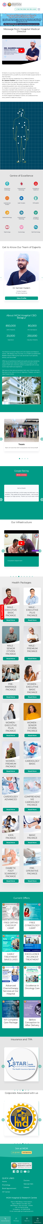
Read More (10, 620)
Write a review (21, 475)
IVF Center (6, 1192)
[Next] (39, 550)
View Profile (21, 298)
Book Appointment (9, 1188)
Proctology (6, 1185)
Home (4, 1181)
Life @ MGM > (16, 1152)
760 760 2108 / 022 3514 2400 (26, 9)
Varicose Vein (28, 1184)
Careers (26, 1187)
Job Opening (27, 1152)
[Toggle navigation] (39, 9)
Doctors (26, 1180)
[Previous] (3, 550)
